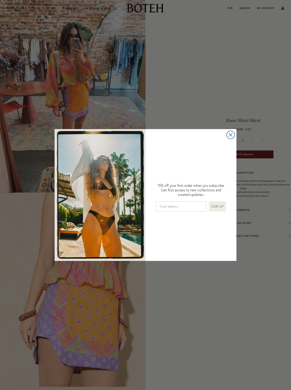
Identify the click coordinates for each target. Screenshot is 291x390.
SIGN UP (217, 206)
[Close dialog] (231, 135)
